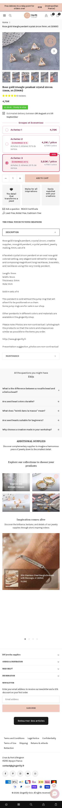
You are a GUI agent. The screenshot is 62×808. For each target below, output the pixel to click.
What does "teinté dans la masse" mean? (23, 410)
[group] (31, 51)
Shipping (23, 743)
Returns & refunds (39, 743)
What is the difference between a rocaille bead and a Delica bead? (28, 390)
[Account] (46, 15)
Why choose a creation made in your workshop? (27, 429)
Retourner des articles (31, 720)
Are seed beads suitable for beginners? (22, 420)
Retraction (9, 748)
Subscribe (31, 708)
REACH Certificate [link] (29, 209)
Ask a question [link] (13, 209)
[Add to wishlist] (54, 786)
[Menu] (18, 804)
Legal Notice (33, 738)
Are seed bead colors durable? (18, 401)
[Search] (10, 15)
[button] (54, 51)
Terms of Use (10, 743)
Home (5, 22)
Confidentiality (49, 738)
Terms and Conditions (14, 738)
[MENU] (4, 15)
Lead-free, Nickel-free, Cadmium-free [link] (23, 213)
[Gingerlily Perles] (31, 15)
